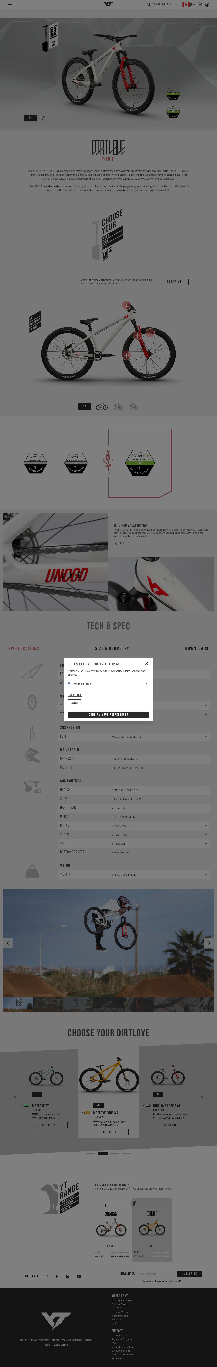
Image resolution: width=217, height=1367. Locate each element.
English (74, 703)
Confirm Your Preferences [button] (108, 714)
